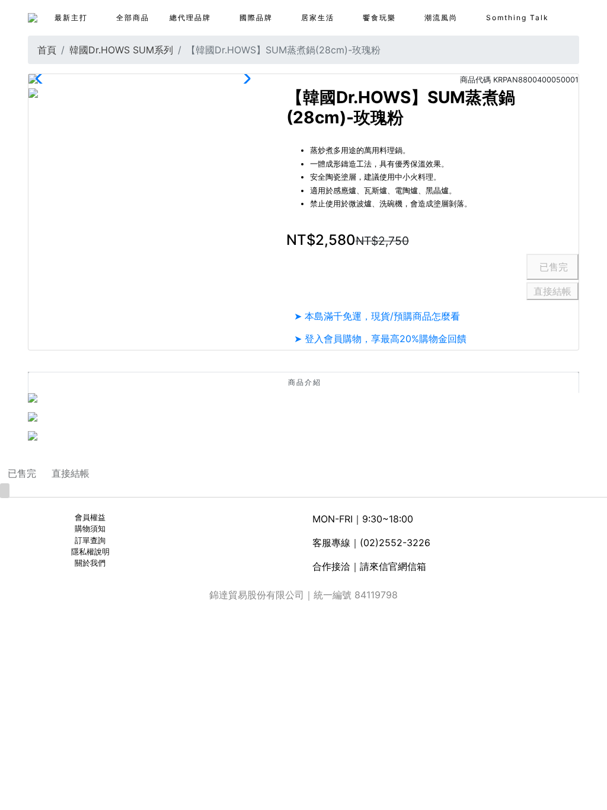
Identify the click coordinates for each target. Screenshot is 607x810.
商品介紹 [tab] (304, 382)
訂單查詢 (90, 540)
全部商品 (132, 17)
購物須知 (90, 528)
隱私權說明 (90, 551)
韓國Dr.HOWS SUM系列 (121, 50)
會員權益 (90, 517)
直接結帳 (552, 291)
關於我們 (90, 563)
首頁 (46, 50)
